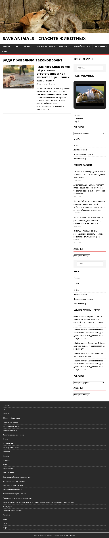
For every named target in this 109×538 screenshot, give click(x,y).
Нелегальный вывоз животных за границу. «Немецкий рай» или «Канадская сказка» (38, 502)
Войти (76, 145)
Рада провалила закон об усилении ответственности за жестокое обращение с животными (53, 73)
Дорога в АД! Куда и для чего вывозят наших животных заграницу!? (90, 346)
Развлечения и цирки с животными (18, 498)
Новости (63, 46)
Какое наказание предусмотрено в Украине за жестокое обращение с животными (89, 174)
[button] (83, 98)
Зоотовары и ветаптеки (13, 485)
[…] (51, 109)
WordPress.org (80, 158)
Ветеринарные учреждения (14, 481)
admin (53, 84)
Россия (5, 523)
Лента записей (80, 149)
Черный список (81, 46)
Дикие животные (10, 430)
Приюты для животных (12, 489)
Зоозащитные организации (14, 494)
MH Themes (70, 535)
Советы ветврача (10, 422)
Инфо (4, 51)
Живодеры (100, 46)
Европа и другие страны (13, 510)
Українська (78, 118)
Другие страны (9, 468)
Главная (6, 46)
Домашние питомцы (11, 426)
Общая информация (11, 418)
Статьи (26, 46)
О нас (16, 46)
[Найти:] (90, 68)
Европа (6, 456)
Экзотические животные (13, 435)
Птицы (5, 439)
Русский (77, 115)
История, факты (9, 443)
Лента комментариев (83, 154)
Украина (6, 460)
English (76, 121)
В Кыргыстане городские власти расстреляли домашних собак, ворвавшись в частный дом (88, 220)
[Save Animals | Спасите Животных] (54, 31)
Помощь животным (45, 46)
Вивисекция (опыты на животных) (17, 477)
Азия (5, 464)
